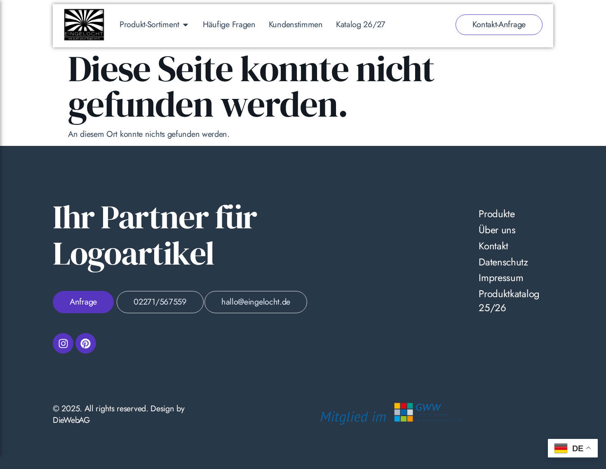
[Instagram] (63, 343)
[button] (18, 451)
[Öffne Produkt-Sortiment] (185, 25)
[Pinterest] (85, 343)
